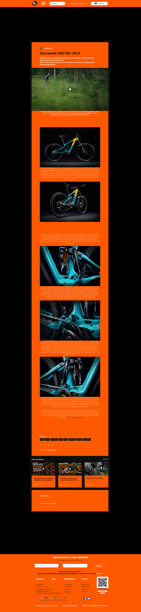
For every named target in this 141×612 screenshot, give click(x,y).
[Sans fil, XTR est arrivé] (96, 468)
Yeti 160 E (54, 439)
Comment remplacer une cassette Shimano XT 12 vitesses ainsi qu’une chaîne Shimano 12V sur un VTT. (69, 479)
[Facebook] (84, 598)
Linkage (79, 439)
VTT (42, 439)
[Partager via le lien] (52, 445)
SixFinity (72, 439)
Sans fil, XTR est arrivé (94, 478)
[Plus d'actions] (99, 48)
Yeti (61, 439)
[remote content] (70, 121)
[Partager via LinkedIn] (48, 445)
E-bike (47, 439)
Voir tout (105, 459)
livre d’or (99, 573)
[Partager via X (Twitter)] (44, 445)
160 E (65, 439)
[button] (43, 3)
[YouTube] (88, 598)
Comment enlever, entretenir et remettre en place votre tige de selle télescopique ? (43, 479)
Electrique (87, 439)
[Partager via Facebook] (40, 445)
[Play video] (70, 89)
